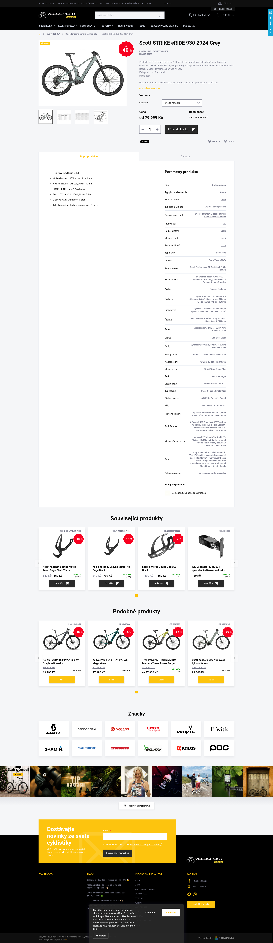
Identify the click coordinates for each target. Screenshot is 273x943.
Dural (223, 199)
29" (224, 224)
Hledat (161, 15)
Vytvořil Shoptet (205, 938)
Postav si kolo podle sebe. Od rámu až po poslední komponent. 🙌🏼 (105, 886)
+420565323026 (200, 881)
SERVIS (147, 3)
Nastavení (101, 935)
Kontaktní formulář (201, 904)
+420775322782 (200, 886)
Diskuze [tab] (185, 156)
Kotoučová (221, 253)
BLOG (41, 3)
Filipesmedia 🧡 (61, 939)
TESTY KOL (105, 3)
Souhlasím (171, 912)
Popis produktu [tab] (89, 156)
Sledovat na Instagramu (139, 806)
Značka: (145, 54)
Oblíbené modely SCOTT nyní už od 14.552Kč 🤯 (108, 880)
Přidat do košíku (178, 129)
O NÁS (51, 3)
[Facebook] (189, 894)
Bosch (223, 192)
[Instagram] (195, 894)
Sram (223, 231)
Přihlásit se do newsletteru (117, 853)
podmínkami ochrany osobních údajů (146, 844)
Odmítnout (150, 912)
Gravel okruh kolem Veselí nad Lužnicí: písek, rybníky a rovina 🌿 (106, 894)
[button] (136, 595)
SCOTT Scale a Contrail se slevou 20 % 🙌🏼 (105, 901)
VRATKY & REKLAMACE (68, 3)
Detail (61, 680)
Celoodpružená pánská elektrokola (189, 493)
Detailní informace (148, 88)
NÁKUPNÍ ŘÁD (133, 3)
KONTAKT (118, 3)
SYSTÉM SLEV (89, 3)
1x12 (223, 245)
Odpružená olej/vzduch (215, 207)
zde (95, 929)
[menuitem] (47, 26)
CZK (226, 3)
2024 (223, 238)
